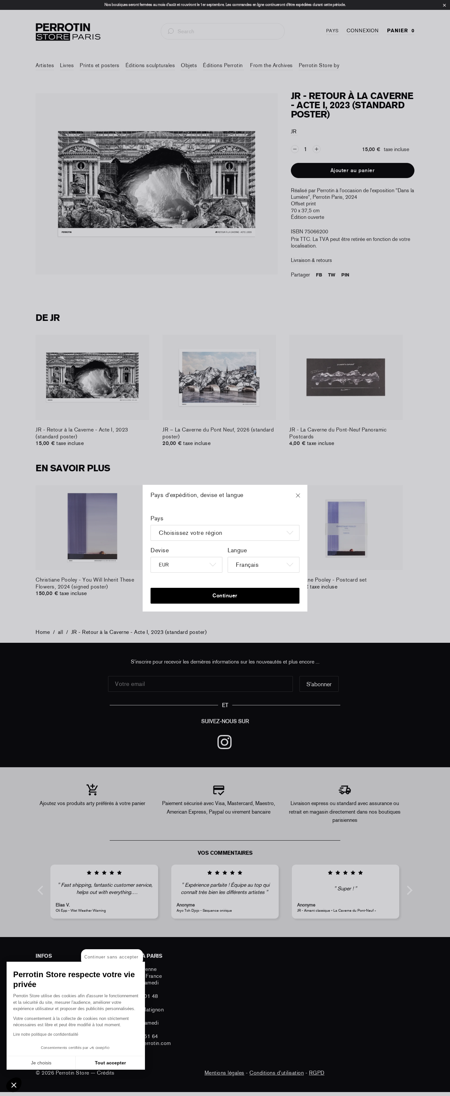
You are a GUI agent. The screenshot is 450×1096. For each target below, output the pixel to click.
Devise (160, 550)
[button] (14, 1085)
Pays (157, 518)
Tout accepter (110, 1062)
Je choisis (41, 1062)
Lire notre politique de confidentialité (45, 1034)
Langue (237, 550)
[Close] (304, 499)
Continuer (225, 595)
